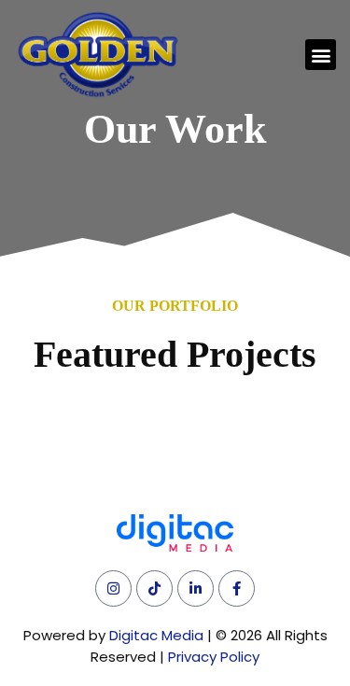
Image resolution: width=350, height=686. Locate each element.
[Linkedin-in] (195, 588)
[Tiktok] (154, 588)
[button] (320, 54)
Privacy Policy (213, 656)
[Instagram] (113, 588)
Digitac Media (156, 635)
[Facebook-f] (236, 588)
